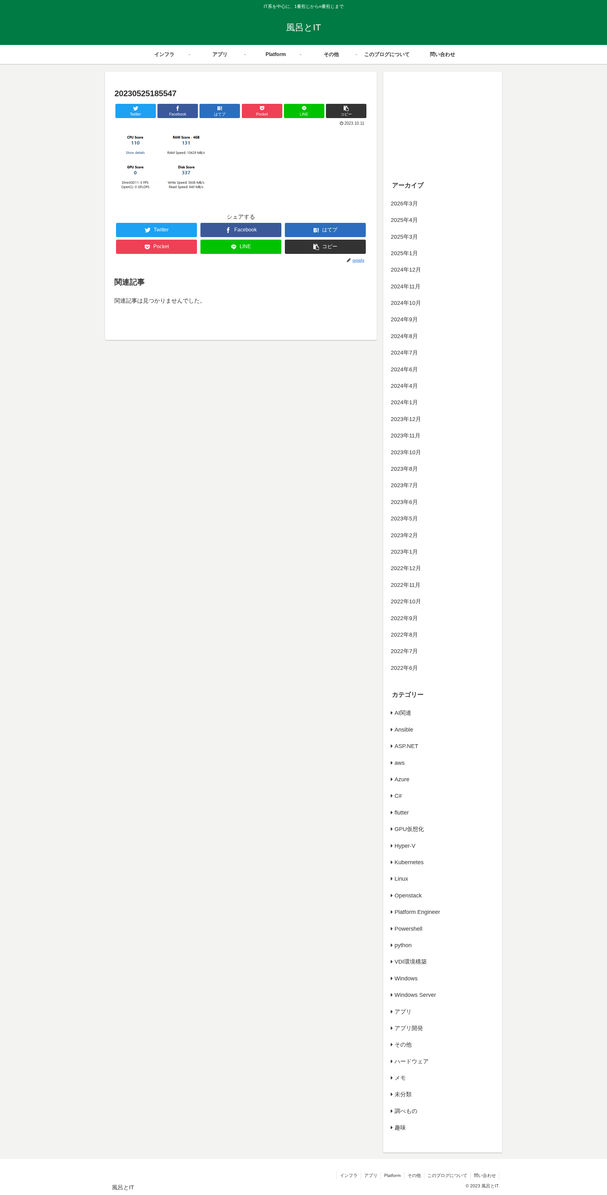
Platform (392, 1175)
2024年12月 (406, 270)
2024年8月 (404, 336)
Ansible (404, 729)
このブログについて (447, 1175)
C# (398, 796)
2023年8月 (404, 469)
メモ (400, 1078)
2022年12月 (406, 568)
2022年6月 (404, 668)
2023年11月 (405, 435)
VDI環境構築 (411, 962)
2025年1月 (404, 253)
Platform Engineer (417, 912)
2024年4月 (404, 386)
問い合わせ (485, 1175)
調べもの (406, 1111)
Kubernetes (409, 862)
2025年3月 (404, 237)
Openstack (408, 895)
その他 (403, 1044)
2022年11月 (405, 585)
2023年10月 (406, 452)
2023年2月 (404, 535)
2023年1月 (404, 552)
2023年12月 (406, 419)
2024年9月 (404, 319)
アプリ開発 (409, 1028)
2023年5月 (404, 518)
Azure (402, 779)
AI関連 (403, 713)
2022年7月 (404, 651)
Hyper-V (405, 846)
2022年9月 (404, 618)
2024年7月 (404, 352)
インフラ (349, 1175)
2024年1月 (404, 402)
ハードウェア (412, 1061)
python (403, 945)
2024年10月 (406, 303)
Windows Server (415, 995)
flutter (402, 812)
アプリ (403, 1012)
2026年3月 (404, 203)
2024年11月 (405, 286)
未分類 (403, 1094)
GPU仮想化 (409, 829)
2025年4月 (404, 220)
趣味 (400, 1127)
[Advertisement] (442, 122)
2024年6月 (404, 369)
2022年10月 (406, 601)
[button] (346, 111)
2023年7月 (404, 485)
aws (400, 763)
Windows (406, 978)
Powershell (408, 929)
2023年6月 (404, 502)
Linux (401, 879)
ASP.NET (406, 746)
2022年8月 (404, 635)
